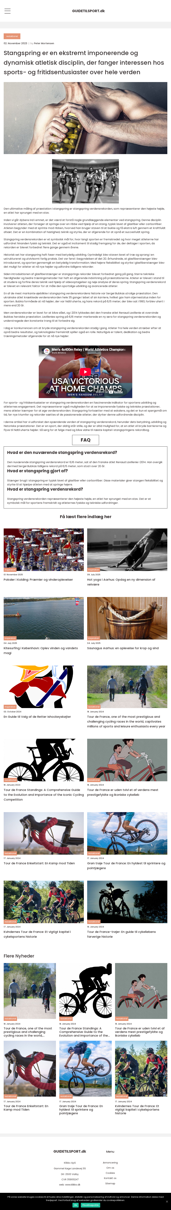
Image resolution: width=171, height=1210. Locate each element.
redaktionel (12, 36)
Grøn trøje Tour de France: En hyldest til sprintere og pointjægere (126, 865)
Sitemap (110, 1183)
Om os (110, 1167)
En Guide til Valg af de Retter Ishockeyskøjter (37, 717)
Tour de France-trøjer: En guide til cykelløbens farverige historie (121, 934)
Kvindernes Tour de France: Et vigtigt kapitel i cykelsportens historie (37, 934)
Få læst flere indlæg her (85, 517)
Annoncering (110, 1162)
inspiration (10, 569)
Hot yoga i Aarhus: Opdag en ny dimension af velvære (121, 581)
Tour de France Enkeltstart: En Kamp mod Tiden (39, 863)
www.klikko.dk (72, 1184)
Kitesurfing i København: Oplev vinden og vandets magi (41, 650)
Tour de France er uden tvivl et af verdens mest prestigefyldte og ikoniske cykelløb (122, 792)
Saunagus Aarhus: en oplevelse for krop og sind (123, 648)
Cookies (110, 1173)
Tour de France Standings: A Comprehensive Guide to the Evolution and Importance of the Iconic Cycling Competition (44, 795)
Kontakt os (110, 1178)
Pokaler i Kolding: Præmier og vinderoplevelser (38, 579)
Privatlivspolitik (90, 1205)
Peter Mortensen (44, 43)
